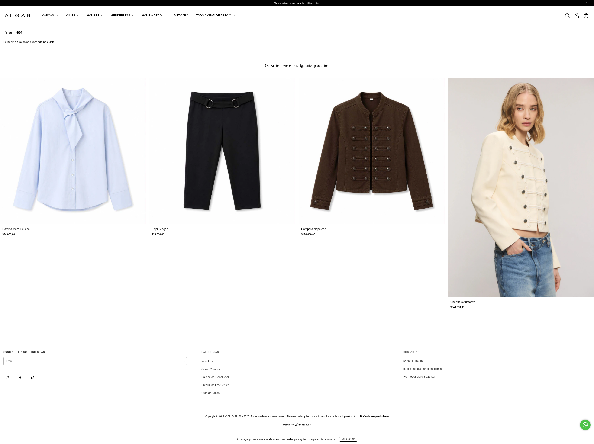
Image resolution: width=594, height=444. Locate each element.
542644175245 (413, 361)
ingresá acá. (349, 416)
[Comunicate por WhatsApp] (585, 425)
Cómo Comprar (211, 369)
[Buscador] (567, 16)
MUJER (71, 15)
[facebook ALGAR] (20, 377)
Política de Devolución (215, 377)
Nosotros (207, 361)
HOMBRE (93, 15)
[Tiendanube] (297, 425)
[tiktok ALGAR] (33, 377)
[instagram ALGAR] (8, 377)
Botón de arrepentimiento (374, 416)
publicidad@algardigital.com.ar (423, 368)
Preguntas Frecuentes (215, 385)
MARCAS (48, 15)
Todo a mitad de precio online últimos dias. (297, 3)
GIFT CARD (181, 15)
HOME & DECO (152, 15)
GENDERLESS (121, 15)
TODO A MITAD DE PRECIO (214, 15)
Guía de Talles (210, 393)
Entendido (348, 439)
